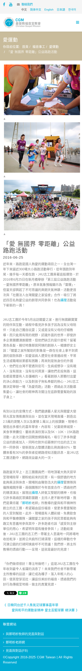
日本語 (61, 9)
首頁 (25, 46)
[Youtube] (10, 4)
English (49, 9)
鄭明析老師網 (15, 642)
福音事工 (38, 46)
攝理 (63, 300)
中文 (24, 9)
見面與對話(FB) (17, 650)
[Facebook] (4, 4)
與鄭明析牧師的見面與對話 (25, 634)
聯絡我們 (27, 4)
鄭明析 (27, 503)
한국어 (72, 9)
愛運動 (54, 46)
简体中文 (35, 9)
